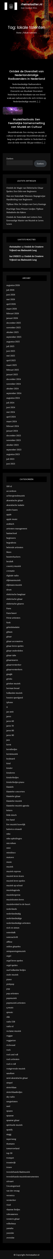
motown (10, 857)
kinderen (10, 772)
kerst (8, 744)
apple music (12, 519)
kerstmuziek (12, 754)
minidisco (11, 852)
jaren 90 (10, 735)
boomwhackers (13, 556)
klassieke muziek (14, 801)
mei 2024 (10, 412)
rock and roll (12, 1054)
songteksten (12, 1101)
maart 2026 (11, 308)
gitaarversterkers (14, 669)
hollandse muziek (14, 693)
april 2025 (11, 360)
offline (9, 942)
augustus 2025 (13, 341)
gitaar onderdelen (14, 650)
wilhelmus (11, 1223)
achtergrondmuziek (15, 495)
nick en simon (12, 927)
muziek (9, 866)
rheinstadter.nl (31, 4)
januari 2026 (12, 318)
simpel (9, 1082)
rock (8, 1050)
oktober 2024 (12, 388)
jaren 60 (10, 721)
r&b (8, 1017)
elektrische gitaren (15, 603)
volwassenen (12, 1214)
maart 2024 (11, 421)
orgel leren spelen (14, 960)
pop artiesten (12, 993)
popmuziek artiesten (16, 1003)
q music (10, 1007)
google (9, 674)
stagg (8, 1134)
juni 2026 (10, 294)
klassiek (10, 787)
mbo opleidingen (14, 838)
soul (8, 1106)
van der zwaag (12, 1190)
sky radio (10, 1097)
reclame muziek (13, 1031)
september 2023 (13, 449)
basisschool (11, 533)
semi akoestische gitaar (17, 1078)
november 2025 (13, 327)
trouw (9, 1167)
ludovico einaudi (14, 829)
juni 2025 (10, 351)
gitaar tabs (11, 655)
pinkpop (10, 984)
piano (9, 979)
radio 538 (10, 1021)
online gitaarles (13, 946)
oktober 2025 (12, 332)
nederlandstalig (13, 913)
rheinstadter (15, 246)
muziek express (13, 871)
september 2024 (13, 393)
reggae (9, 1035)
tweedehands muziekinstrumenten (22, 1176)
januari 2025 (12, 374)
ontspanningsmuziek (16, 951)
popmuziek (11, 998)
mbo (8, 834)
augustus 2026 (13, 285)
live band (10, 819)
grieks (9, 679)
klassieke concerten (15, 791)
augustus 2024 (13, 398)
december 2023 (13, 435)
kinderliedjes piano (15, 782)
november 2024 (13, 384)
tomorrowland (12, 1148)
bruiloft (9, 561)
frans (8, 608)
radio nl (9, 1026)
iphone (9, 702)
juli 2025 (10, 346)
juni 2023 (10, 463)
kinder (9, 768)
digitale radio (12, 575)
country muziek (13, 566)
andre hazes (12, 510)
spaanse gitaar (12, 1120)
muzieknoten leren (15, 899)
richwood (10, 1045)
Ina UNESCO (15, 256)
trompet (10, 1158)
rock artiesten (12, 1059)
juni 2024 (10, 407)
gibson (9, 632)
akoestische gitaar (14, 500)
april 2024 (11, 416)
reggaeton (11, 1040)
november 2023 (13, 440)
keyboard (10, 758)
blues (8, 552)
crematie (10, 571)
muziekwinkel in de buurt (18, 904)
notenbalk (11, 932)
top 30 (9, 1153)
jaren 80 (10, 730)
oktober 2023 (12, 445)
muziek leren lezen (15, 876)
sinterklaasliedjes (14, 1092)
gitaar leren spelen (15, 646)
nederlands (11, 909)
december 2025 (13, 323)
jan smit (10, 711)
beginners (11, 538)
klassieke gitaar (13, 796)
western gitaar (13, 1219)
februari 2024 (12, 426)
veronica (10, 1195)
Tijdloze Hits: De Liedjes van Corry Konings (26, 204)
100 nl (9, 486)
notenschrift (12, 937)
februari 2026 (12, 313)
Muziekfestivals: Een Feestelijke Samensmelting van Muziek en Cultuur (26, 123)
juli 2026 (10, 290)
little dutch (11, 815)
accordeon (11, 491)
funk (8, 622)
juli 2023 (10, 459)
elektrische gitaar (14, 599)
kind (8, 763)
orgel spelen (12, 965)
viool (8, 1205)
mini (8, 848)
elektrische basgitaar (16, 594)
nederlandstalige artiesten (18, 923)
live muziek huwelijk (15, 824)
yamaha (9, 1228)
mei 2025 (10, 355)
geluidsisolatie (13, 627)
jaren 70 (10, 726)
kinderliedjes (12, 777)
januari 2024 (12, 431)
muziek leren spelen (15, 880)
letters (9, 810)
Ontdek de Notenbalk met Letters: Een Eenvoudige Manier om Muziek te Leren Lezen (25, 220)
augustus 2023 (13, 454)
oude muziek (12, 974)
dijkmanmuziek (13, 580)
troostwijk (11, 1162)
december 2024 (13, 379)
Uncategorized (13, 1186)
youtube (10, 1233)
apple (8, 514)
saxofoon (10, 1073)
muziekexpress (13, 895)
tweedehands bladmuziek (18, 1172)
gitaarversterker (13, 664)
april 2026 (11, 304)
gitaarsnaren (12, 660)
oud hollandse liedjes (16, 970)
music (9, 862)
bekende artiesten (14, 547)
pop (8, 989)
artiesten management (16, 528)
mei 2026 (10, 299)
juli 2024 (10, 402)
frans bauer (11, 613)
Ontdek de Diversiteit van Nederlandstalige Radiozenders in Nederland (26, 75)
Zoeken (9, 158)
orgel (8, 956)
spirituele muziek (14, 1125)
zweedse (10, 1237)
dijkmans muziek (14, 585)
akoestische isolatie (15, 505)
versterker (11, 1200)
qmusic (9, 1012)
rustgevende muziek (15, 1068)
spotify (9, 1129)
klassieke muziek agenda (17, 805)
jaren (8, 716)
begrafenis (11, 542)
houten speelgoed (14, 697)
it (7, 707)
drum (8, 589)
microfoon (11, 843)
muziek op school (14, 885)
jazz (8, 740)
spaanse (10, 1115)
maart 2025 (11, 365)
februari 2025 (12, 370)
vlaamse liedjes (13, 1209)
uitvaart (10, 1181)
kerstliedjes (11, 749)
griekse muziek (13, 683)
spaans (9, 1111)
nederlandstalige (14, 918)
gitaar (9, 636)
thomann (10, 1143)
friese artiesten (13, 618)
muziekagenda (13, 890)
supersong (11, 1139)
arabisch (10, 524)
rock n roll (11, 1064)
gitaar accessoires (14, 641)
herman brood (12, 688)
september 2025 (13, 337)
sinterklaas (11, 1087)
